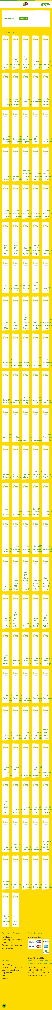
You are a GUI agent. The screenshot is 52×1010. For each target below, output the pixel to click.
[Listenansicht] (44, 32)
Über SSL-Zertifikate (37, 958)
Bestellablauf (7, 948)
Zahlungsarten (34, 937)
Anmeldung (7, 964)
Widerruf (6, 978)
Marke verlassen (13, 32)
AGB (4, 975)
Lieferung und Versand (12, 940)
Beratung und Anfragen (12, 945)
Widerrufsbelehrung (10, 970)
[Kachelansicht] (49, 32)
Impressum (7, 973)
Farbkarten (7, 937)
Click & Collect (8, 942)
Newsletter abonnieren (12, 967)
